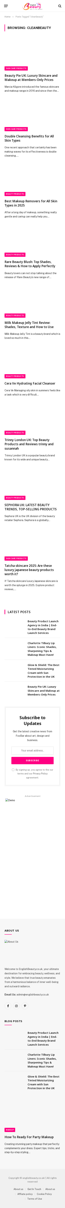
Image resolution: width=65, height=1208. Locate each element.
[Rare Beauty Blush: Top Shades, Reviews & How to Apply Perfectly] (32, 241)
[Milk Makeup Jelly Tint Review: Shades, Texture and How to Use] (32, 301)
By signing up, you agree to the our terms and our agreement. (34, 773)
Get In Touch (34, 1189)
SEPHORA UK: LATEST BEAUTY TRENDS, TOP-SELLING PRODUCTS (31, 507)
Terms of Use (34, 1198)
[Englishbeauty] (32, 6)
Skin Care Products (16, 68)
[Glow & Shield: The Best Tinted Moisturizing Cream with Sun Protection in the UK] (14, 670)
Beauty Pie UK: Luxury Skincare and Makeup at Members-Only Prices (31, 77)
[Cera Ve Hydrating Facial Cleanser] (32, 362)
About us (18, 1189)
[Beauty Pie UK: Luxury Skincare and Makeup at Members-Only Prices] (32, 54)
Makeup (10, 1130)
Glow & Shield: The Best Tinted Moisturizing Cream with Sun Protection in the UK (43, 670)
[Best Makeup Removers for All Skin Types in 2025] (32, 180)
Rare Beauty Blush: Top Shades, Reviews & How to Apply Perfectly (30, 264)
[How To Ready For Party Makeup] (32, 1116)
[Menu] (6, 6)
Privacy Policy (40, 773)
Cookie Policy (44, 1194)
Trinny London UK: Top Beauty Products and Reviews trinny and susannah (29, 444)
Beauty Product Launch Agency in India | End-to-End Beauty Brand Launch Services (43, 627)
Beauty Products (15, 194)
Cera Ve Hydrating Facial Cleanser (30, 383)
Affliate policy (25, 1194)
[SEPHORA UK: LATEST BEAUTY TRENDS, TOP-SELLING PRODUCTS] (32, 484)
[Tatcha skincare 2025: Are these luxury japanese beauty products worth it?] (32, 545)
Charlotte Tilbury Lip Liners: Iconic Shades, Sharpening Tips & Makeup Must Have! (42, 648)
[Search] (59, 6)
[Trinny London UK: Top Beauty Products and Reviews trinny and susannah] (32, 419)
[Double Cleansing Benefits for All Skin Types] (32, 115)
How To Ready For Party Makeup (29, 1137)
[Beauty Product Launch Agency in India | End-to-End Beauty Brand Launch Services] (14, 626)
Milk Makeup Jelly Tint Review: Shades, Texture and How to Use (29, 325)
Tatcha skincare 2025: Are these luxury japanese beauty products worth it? (29, 570)
